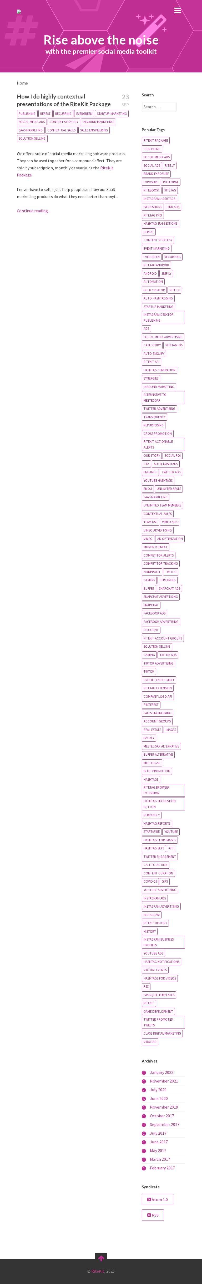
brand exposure (156, 173)
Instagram (152, 915)
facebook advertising (161, 621)
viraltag (150, 1042)
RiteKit (149, 1003)
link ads (173, 207)
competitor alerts (159, 555)
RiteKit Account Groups (163, 638)
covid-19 (150, 881)
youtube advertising (160, 890)
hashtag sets (154, 848)
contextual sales (61, 130)
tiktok (149, 671)
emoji (148, 488)
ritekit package (156, 140)
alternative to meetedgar (155, 397)
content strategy (63, 122)
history (150, 931)
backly (149, 738)
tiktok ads (168, 655)
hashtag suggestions (160, 223)
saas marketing (31, 130)
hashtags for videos (160, 978)
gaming (149, 655)
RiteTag (170, 190)
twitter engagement (160, 856)
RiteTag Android (156, 265)
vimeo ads (169, 522)
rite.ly (170, 165)
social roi (173, 455)
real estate (152, 729)
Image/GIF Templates (159, 995)
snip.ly (166, 273)
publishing (27, 113)
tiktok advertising (158, 663)
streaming (168, 580)
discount (151, 630)
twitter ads (171, 472)
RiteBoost (152, 190)
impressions (153, 207)
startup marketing (112, 113)
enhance (150, 472)
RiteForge (171, 182)
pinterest (151, 704)
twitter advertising (159, 408)
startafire (152, 831)
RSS (146, 986)
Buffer (149, 588)
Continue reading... (33, 210)
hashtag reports (157, 823)
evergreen (84, 113)
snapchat (151, 605)
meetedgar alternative (161, 746)
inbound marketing (98, 122)
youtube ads (153, 953)
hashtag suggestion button (160, 804)
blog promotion (157, 771)
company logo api (158, 696)
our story (152, 455)
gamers (149, 580)
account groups (157, 721)
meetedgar (152, 763)
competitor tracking (161, 563)
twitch (170, 572)
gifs (165, 881)
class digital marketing (162, 1033)
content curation (158, 873)
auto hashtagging (158, 298)
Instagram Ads (155, 898)
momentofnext (156, 547)
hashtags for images (160, 840)
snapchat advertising (161, 596)
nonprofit (152, 572)
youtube (171, 831)
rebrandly (152, 815)
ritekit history (155, 923)
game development (158, 1011)
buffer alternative (158, 754)
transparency (154, 417)
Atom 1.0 (159, 1199)
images (171, 729)
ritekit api (151, 362)
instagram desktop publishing (159, 317)
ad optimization (170, 539)
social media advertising (163, 337)
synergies (151, 378)
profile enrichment (159, 680)
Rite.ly (174, 290)
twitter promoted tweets (158, 1022)
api (171, 848)
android (150, 273)
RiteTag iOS (174, 345)
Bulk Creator (154, 290)
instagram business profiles (159, 942)
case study (152, 345)
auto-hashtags (166, 464)
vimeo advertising (158, 530)
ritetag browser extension (157, 790)
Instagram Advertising (161, 906)
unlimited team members (162, 505)
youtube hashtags (158, 480)
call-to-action (156, 865)
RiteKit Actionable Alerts (158, 444)
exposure (151, 182)
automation (153, 281)
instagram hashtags (159, 198)
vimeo (148, 539)
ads (146, 328)
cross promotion (158, 433)
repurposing (154, 425)
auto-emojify (154, 353)
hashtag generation (159, 370)
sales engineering (94, 130)
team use (150, 522)
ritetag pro (153, 215)
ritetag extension (158, 688)
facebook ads (154, 613)
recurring (63, 113)
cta (146, 464)
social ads (152, 165)
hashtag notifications (161, 962)
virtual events (155, 970)
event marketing (157, 248)
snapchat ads (169, 588)
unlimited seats (169, 488)
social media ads (32, 122)
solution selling (32, 138)
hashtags (151, 779)
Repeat (45, 113)
